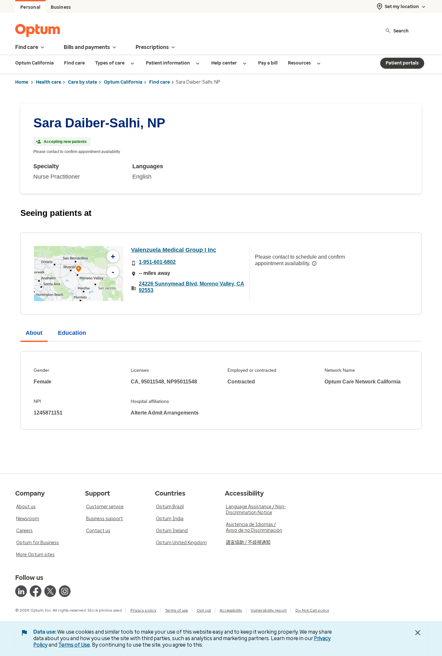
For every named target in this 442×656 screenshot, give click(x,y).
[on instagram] (65, 591)
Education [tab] (72, 333)
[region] (78, 273)
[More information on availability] (314, 263)
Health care (48, 82)
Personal (30, 7)
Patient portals (402, 63)
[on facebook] (35, 591)
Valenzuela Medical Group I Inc (173, 250)
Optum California (123, 82)
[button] (79, 270)
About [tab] (34, 333)
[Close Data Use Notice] (418, 633)
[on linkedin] (21, 591)
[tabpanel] (221, 390)
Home (21, 82)
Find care (159, 82)
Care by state (82, 82)
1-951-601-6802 (157, 262)
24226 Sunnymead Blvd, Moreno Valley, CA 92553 (191, 287)
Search (401, 31)
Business (61, 7)
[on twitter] (50, 591)
